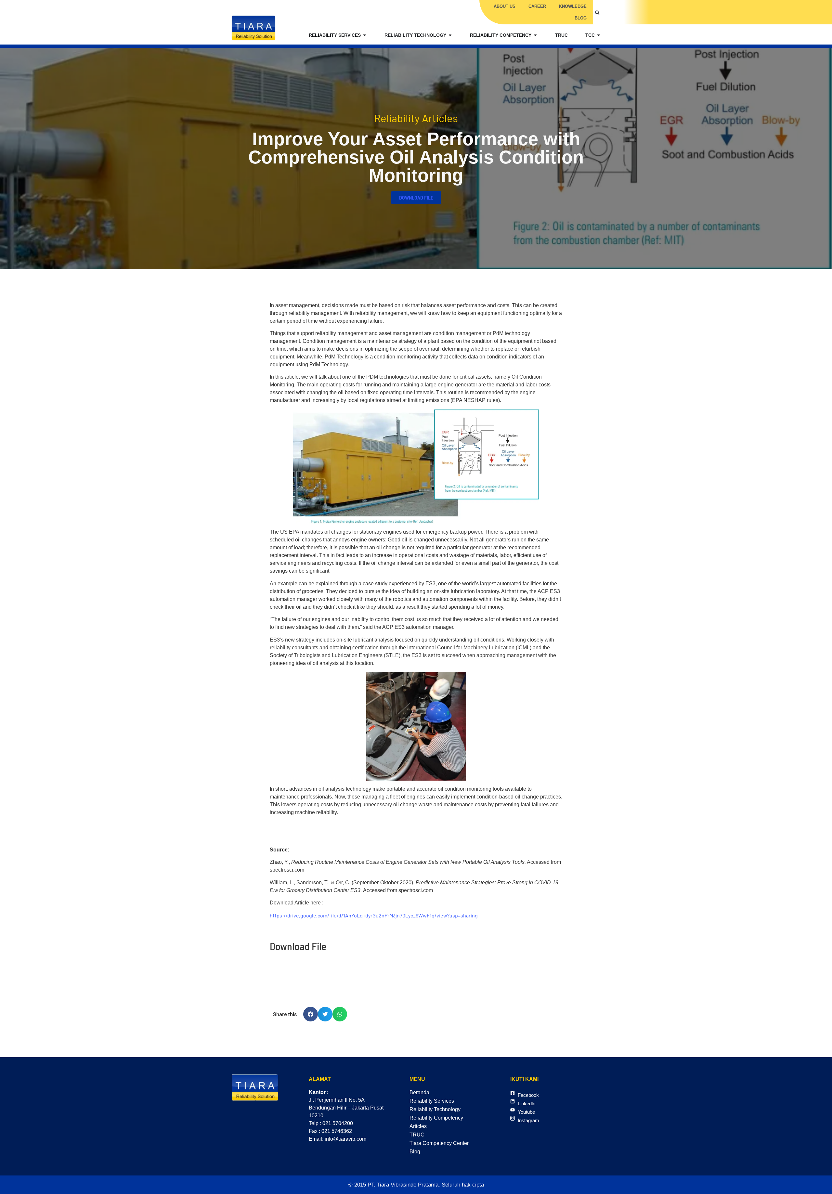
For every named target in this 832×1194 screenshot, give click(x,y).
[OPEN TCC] (598, 35)
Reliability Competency (436, 1118)
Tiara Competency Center (439, 1143)
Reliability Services (432, 1101)
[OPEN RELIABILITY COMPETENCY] (535, 35)
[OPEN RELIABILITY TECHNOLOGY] (450, 35)
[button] (597, 12)
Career (537, 6)
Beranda (419, 1092)
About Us (504, 6)
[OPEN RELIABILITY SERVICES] (364, 35)
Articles (418, 1126)
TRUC (417, 1134)
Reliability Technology (435, 1109)
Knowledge (573, 6)
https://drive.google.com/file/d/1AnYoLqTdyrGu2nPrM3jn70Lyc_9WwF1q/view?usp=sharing (374, 915)
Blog (581, 18)
